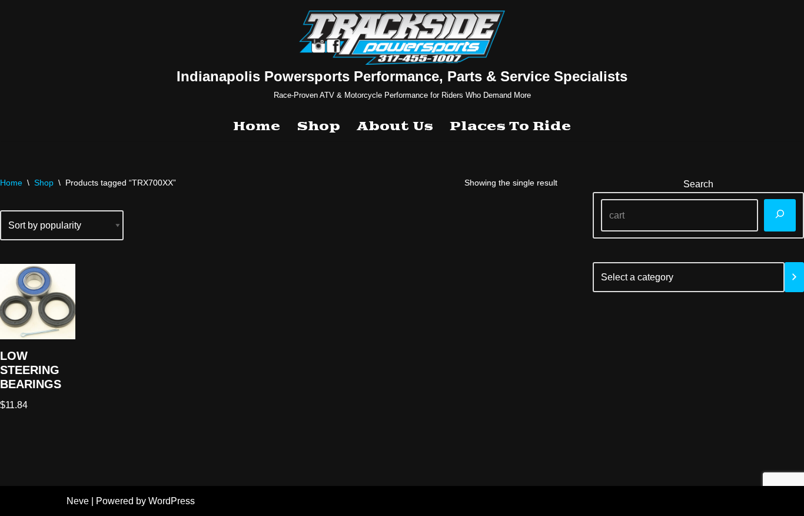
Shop (318, 127)
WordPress (171, 501)
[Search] (780, 215)
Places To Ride (510, 127)
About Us (395, 127)
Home (256, 127)
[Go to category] (794, 277)
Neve (78, 501)
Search (698, 184)
